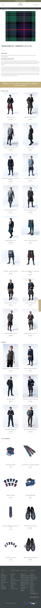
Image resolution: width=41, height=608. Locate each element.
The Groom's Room (14, 588)
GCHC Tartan (3, 577)
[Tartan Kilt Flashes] (10, 482)
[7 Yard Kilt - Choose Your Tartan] (30, 227)
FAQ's (12, 577)
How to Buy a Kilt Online (24, 577)
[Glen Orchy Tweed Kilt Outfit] (30, 197)
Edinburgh (32, 574)
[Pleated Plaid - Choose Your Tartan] (30, 386)
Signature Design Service (25, 583)
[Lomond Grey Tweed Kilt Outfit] (10, 134)
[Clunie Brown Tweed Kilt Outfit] (10, 320)
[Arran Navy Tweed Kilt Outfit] (10, 290)
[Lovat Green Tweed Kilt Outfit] (10, 197)
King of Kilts (3, 580)
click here (6, 56)
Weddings (22, 590)
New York (32, 588)
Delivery (12, 575)
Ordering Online (14, 583)
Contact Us (13, 574)
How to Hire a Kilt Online (24, 579)
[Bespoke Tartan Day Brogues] (30, 513)
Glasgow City (32, 575)
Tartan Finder (22, 588)
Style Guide (22, 585)
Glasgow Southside (33, 579)
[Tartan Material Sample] (10, 451)
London (31, 582)
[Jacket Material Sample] (30, 482)
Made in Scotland (4, 582)
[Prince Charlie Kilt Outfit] (10, 227)
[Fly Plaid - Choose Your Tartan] (30, 355)
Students (12, 587)
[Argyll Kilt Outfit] (10, 104)
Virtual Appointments (34, 593)
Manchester (32, 583)
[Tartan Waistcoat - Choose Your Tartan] (10, 355)
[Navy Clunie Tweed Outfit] (30, 290)
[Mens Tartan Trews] (10, 386)
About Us (2, 574)
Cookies (36, 602)
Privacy (24, 602)
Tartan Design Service (24, 587)
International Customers (24, 580)
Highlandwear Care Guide (25, 575)
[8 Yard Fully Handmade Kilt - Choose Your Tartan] (30, 258)
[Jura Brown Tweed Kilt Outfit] (30, 320)
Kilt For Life (13, 582)
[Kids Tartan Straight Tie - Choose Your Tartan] (10, 513)
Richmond (32, 590)
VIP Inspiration (3, 588)
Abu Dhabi (32, 585)
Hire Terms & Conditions (15, 580)
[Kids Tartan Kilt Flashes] (10, 544)
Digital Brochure (4, 575)
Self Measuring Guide (24, 582)
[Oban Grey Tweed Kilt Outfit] (30, 104)
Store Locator (3, 579)
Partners (2, 585)
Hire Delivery (13, 579)
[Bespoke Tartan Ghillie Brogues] (30, 544)
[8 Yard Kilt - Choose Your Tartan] (10, 258)
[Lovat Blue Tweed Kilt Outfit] (30, 165)
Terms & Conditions (30, 602)
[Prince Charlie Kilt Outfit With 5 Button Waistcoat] (10, 165)
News (2, 583)
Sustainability (3, 587)
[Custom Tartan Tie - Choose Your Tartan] (30, 451)
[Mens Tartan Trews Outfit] (10, 416)
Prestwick (32, 580)
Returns (12, 585)
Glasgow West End (33, 577)
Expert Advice (23, 574)
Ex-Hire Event (32, 592)
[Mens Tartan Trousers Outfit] (30, 416)
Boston (31, 587)
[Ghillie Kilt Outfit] (30, 134)
